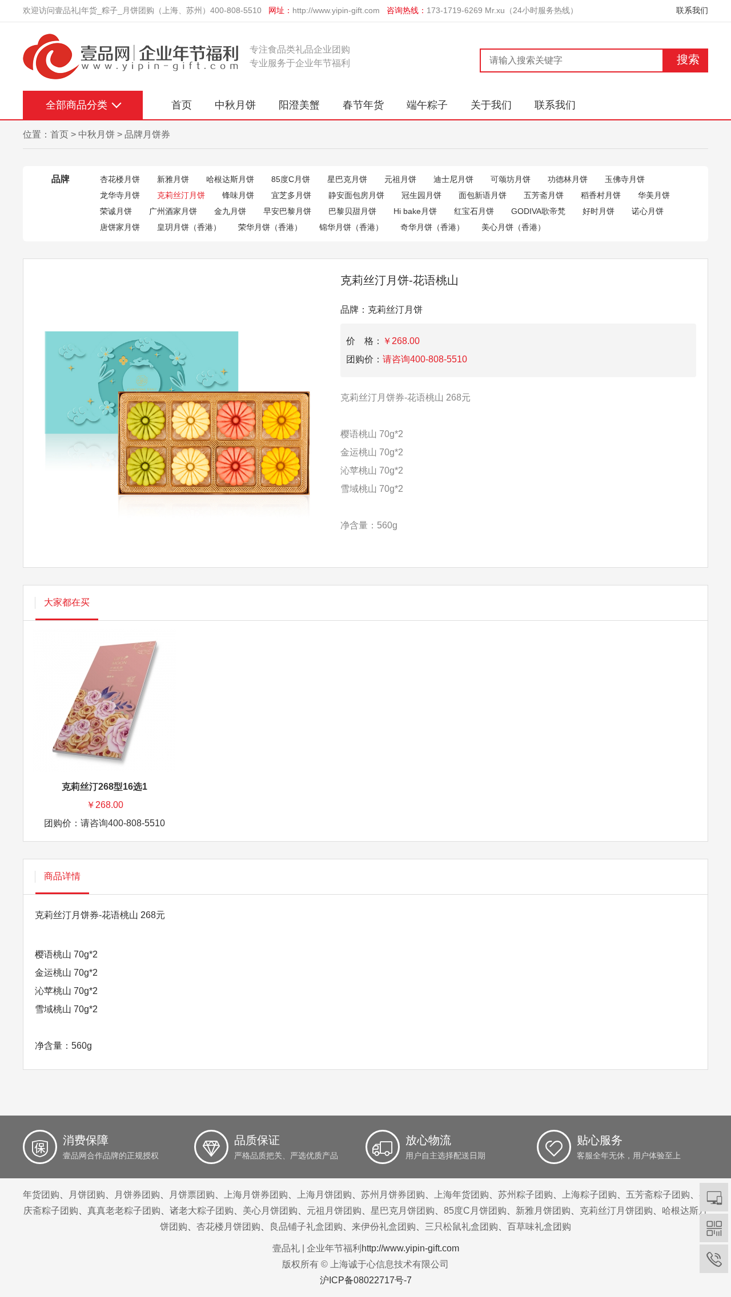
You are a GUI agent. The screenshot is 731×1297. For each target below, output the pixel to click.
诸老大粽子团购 (202, 1210)
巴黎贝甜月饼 (352, 211)
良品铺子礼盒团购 (306, 1226)
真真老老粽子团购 (123, 1210)
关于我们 (491, 105)
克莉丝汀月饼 (181, 195)
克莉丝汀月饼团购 (616, 1210)
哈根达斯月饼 (230, 179)
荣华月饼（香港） (270, 227)
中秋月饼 (235, 105)
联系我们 (692, 10)
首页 (181, 105)
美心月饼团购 (270, 1210)
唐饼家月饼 (120, 227)
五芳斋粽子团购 (658, 1194)
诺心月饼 (648, 211)
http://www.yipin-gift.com (336, 10)
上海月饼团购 (324, 1194)
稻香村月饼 (601, 195)
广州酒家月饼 (173, 211)
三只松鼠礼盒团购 (461, 1226)
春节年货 (363, 105)
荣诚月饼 (116, 211)
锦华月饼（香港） (351, 227)
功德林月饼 (568, 179)
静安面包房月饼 (356, 195)
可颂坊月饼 (511, 179)
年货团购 (41, 1194)
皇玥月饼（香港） (189, 227)
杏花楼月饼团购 (228, 1226)
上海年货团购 (461, 1194)
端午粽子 (427, 105)
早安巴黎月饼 (287, 211)
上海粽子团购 (589, 1194)
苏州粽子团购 (525, 1194)
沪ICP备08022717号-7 (366, 1280)
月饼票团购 (192, 1194)
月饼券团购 (137, 1194)
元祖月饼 (400, 179)
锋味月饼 (238, 195)
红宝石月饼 (474, 211)
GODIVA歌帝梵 (538, 211)
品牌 (60, 179)
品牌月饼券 (147, 134)
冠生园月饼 (421, 195)
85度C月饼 (290, 179)
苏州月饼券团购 (393, 1194)
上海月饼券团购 (256, 1194)
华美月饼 (654, 195)
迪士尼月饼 (453, 179)
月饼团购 (87, 1194)
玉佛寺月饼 (625, 179)
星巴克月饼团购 (403, 1210)
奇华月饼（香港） (432, 227)
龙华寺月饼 (120, 195)
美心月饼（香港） (513, 227)
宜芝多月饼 (291, 195)
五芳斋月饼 (544, 195)
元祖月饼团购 (334, 1210)
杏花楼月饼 (120, 179)
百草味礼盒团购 (539, 1226)
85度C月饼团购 (475, 1210)
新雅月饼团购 (543, 1210)
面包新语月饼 (483, 195)
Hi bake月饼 (415, 211)
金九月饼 (230, 211)
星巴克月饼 (347, 179)
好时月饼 (598, 211)
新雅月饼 (173, 179)
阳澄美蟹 (299, 105)
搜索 (688, 59)
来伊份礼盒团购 (384, 1226)
